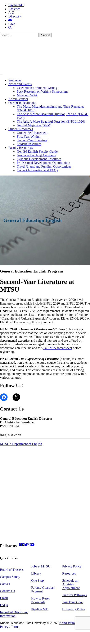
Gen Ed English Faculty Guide (37, 151)
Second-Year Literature (32, 140)
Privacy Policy (71, 566)
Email (4, 598)
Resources (69, 573)
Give (11, 24)
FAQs (4, 605)
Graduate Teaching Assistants (36, 155)
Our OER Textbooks (22, 103)
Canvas (5, 584)
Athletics (14, 9)
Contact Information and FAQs (37, 170)
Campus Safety (10, 577)
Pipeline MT (39, 609)
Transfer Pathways (74, 595)
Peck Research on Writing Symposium (42, 91)
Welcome (14, 80)
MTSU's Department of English (21, 444)
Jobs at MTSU (40, 566)
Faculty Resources (20, 147)
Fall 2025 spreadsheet (57, 348)
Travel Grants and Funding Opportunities (44, 166)
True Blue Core (72, 602)
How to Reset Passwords (40, 600)
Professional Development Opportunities (43, 162)
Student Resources (20, 129)
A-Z (11, 12)
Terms (15, 626)
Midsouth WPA (27, 95)
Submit (45, 35)
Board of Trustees (11, 569)
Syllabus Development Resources (39, 159)
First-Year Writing (28, 136)
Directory (14, 16)
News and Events (20, 84)
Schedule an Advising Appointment (71, 584)
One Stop (37, 580)
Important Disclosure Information (14, 614)
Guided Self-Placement (32, 132)
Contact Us (7, 591)
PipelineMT (16, 5)
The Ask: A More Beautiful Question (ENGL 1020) (51, 121)
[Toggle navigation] (1, 74)
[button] (10, 27)
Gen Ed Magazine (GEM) (34, 125)
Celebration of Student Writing (37, 88)
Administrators (18, 99)
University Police (73, 609)
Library (36, 573)
